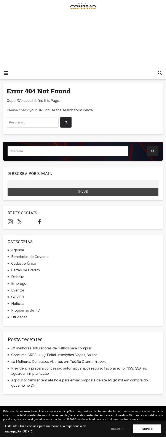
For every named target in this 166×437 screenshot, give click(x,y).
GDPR (27, 431)
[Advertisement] (83, 45)
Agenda (17, 250)
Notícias (17, 304)
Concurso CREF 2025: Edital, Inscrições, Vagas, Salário (54, 355)
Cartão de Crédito (25, 270)
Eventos (18, 290)
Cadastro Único (23, 263)
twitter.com (20, 221)
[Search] (66, 122)
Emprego (18, 284)
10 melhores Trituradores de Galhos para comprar (51, 348)
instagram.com (10, 221)
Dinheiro (17, 277)
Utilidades (19, 317)
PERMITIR (147, 428)
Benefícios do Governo (30, 257)
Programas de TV (25, 310)
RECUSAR (117, 428)
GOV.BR (17, 297)
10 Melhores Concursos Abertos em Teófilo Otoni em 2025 (58, 362)
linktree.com (29, 221)
